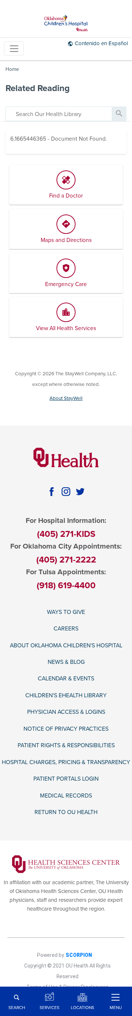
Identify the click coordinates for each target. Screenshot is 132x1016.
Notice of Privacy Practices (66, 729)
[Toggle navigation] (14, 48)
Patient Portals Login (66, 778)
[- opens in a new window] (66, 864)
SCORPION (79, 955)
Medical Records (66, 795)
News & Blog (66, 662)
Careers (66, 628)
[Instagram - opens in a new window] (66, 492)
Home (12, 69)
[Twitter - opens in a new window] (80, 492)
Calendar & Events (66, 678)
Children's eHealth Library (66, 695)
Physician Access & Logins (66, 712)
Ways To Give (66, 612)
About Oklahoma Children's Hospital (66, 645)
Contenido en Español (101, 43)
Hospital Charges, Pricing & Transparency (66, 762)
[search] (58, 114)
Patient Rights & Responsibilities (66, 745)
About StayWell (66, 398)
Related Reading (38, 88)
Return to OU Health (66, 812)
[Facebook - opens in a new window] (51, 492)
